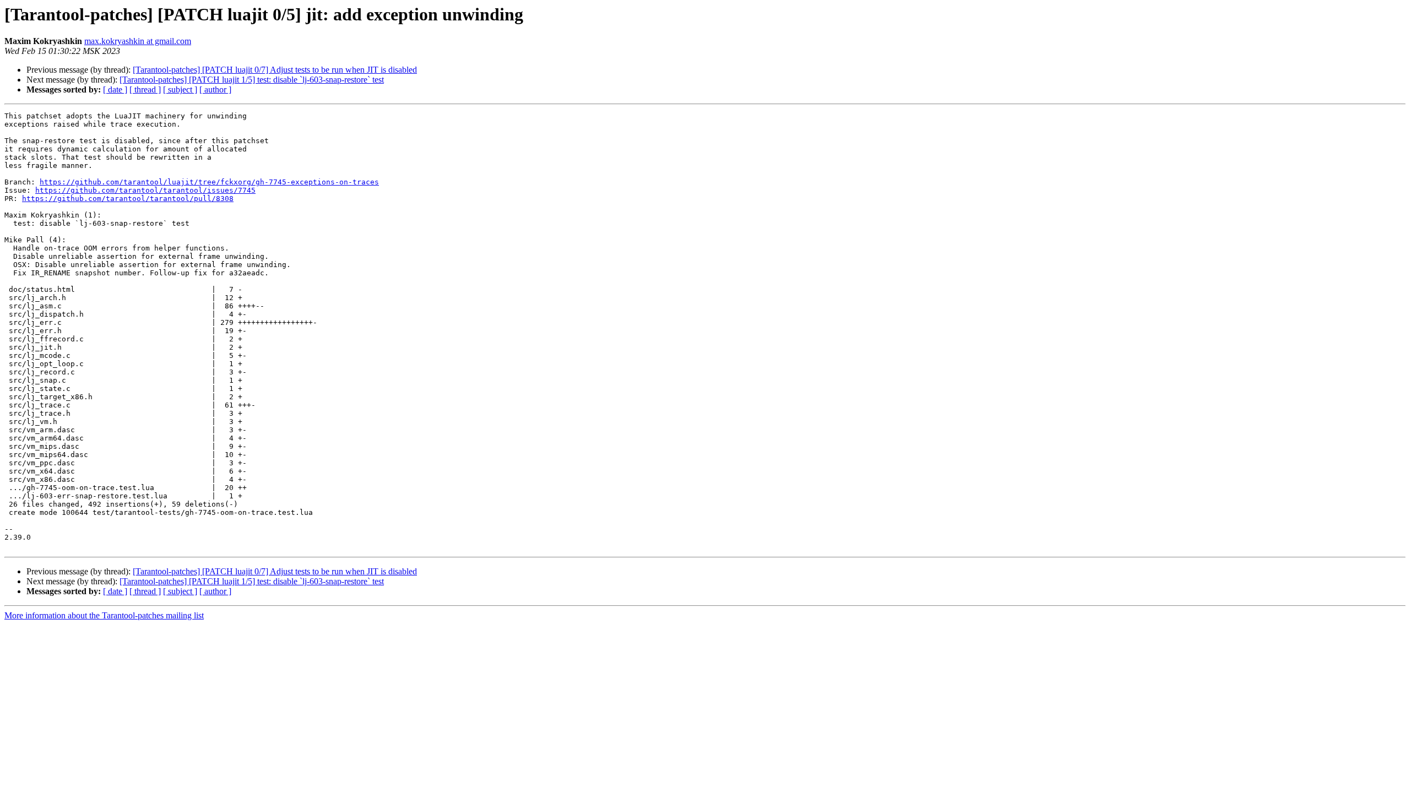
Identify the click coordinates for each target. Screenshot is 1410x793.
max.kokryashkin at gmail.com (137, 41)
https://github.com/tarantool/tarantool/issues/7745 (145, 190)
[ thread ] (145, 89)
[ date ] (115, 89)
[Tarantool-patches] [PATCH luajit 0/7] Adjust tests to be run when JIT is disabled (275, 69)
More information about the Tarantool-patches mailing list (104, 615)
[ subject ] (180, 89)
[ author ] (215, 89)
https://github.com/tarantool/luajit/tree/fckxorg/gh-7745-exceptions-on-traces (209, 182)
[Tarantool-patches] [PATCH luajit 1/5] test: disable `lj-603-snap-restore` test (252, 79)
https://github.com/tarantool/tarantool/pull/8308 (128, 198)
